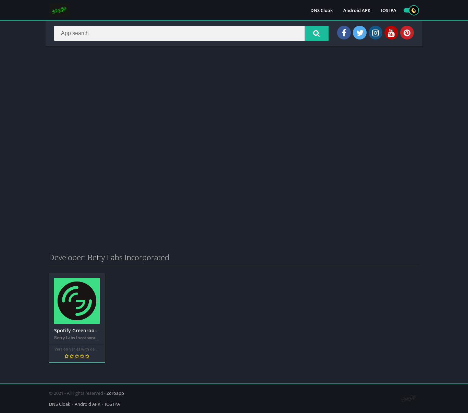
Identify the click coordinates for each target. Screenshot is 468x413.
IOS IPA (388, 10)
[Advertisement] (234, 101)
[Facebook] (344, 32)
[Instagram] (375, 32)
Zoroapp (115, 393)
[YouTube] (391, 32)
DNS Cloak (321, 10)
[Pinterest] (407, 32)
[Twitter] (360, 32)
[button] (317, 33)
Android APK (356, 10)
